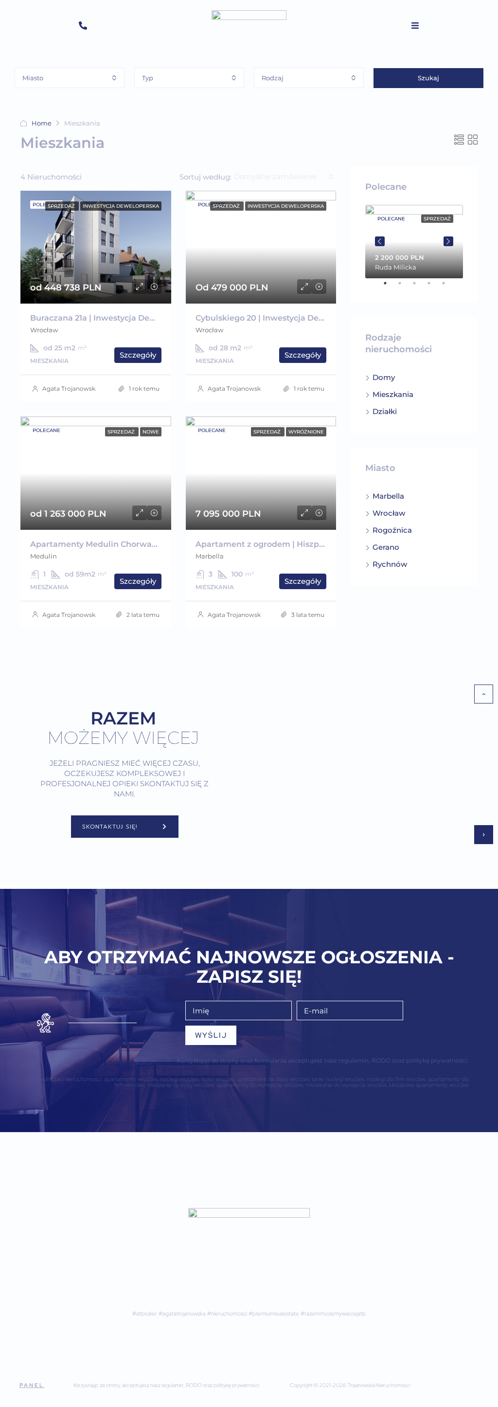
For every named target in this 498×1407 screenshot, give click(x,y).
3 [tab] (419, 287)
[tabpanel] (414, 241)
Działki (385, 411)
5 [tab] (448, 287)
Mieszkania (393, 394)
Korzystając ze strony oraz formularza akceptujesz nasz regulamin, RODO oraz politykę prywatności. (323, 1060)
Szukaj (428, 78)
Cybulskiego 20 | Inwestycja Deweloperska (280, 318)
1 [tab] (390, 287)
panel (31, 1385)
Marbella (388, 496)
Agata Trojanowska (70, 388)
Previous (380, 241)
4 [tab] (434, 287)
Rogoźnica (392, 530)
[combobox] (69, 78)
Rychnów (390, 564)
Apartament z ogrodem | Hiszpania (266, 544)
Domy (384, 377)
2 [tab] (404, 287)
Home (42, 123)
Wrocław (389, 513)
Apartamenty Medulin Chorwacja (96, 544)
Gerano (386, 547)
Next (448, 241)
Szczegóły (138, 355)
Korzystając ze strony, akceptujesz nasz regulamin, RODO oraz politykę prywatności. (167, 1385)
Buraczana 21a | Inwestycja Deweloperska (113, 318)
